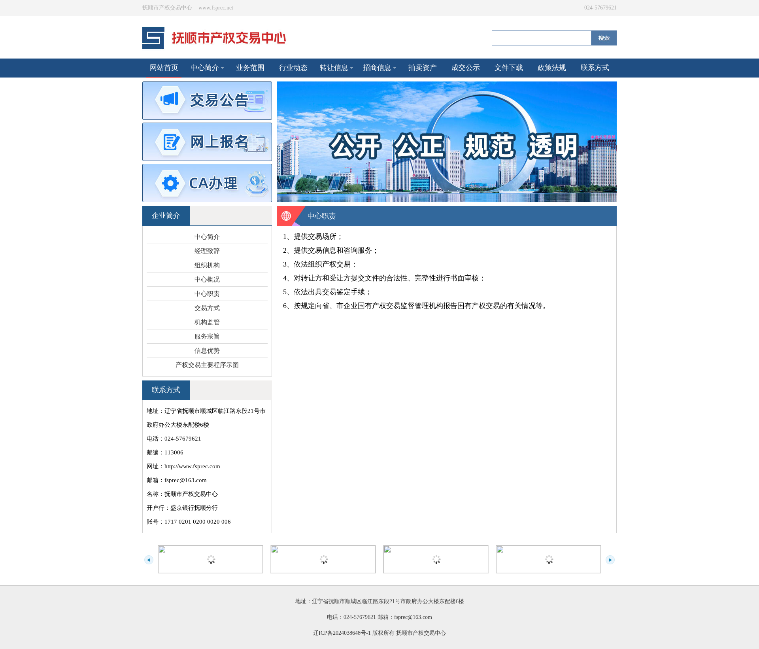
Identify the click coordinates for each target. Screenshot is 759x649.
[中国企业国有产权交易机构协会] (323, 559)
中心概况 (207, 279)
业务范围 (250, 68)
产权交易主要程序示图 (207, 364)
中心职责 (207, 293)
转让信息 (334, 68)
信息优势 (207, 350)
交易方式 (207, 308)
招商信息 (377, 68)
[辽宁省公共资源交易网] (436, 559)
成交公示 (465, 68)
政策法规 (552, 68)
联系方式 (595, 68)
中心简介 (205, 68)
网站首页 (164, 68)
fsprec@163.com (413, 617)
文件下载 (509, 68)
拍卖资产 (422, 68)
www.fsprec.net (215, 8)
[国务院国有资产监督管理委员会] (210, 559)
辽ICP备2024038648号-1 (342, 633)
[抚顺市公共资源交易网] (548, 559)
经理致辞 (207, 251)
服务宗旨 (207, 336)
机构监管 (207, 322)
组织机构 (207, 265)
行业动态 (293, 68)
